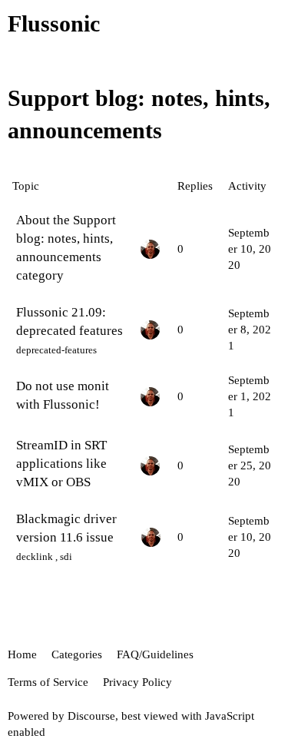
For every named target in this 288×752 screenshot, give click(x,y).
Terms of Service (48, 682)
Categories (76, 654)
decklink (34, 556)
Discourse (91, 716)
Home (22, 654)
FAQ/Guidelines (155, 654)
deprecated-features (56, 350)
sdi (66, 556)
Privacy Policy (137, 682)
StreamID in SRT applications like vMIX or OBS (61, 463)
